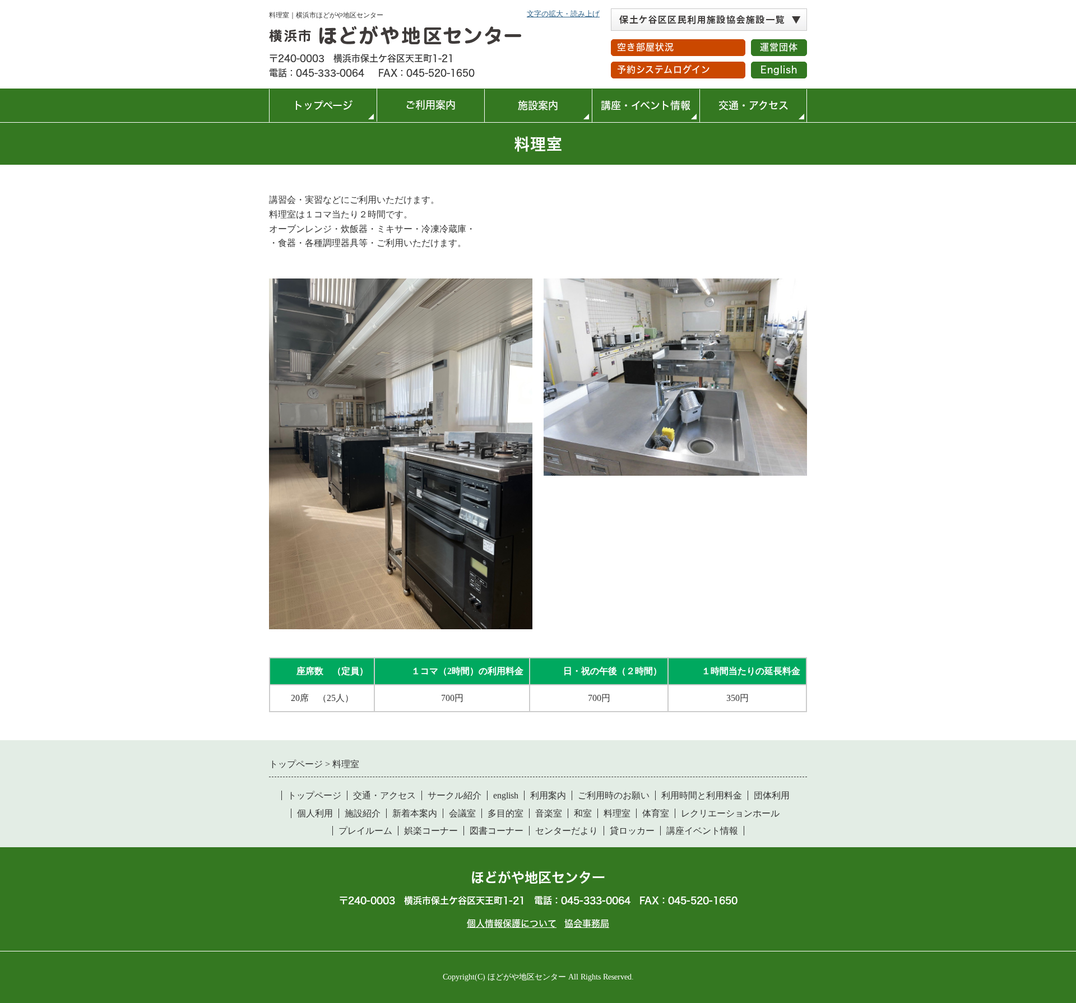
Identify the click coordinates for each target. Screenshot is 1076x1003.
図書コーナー (496, 830)
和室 (583, 813)
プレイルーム (365, 830)
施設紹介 (363, 813)
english (505, 795)
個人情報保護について (511, 923)
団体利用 (772, 795)
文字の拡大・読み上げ (563, 14)
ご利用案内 (419, 111)
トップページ (323, 105)
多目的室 (505, 813)
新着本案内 (414, 813)
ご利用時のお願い (614, 795)
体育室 (655, 813)
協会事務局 (586, 923)
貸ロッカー (632, 830)
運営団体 (779, 47)
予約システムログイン (664, 69)
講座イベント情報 (702, 830)
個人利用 (315, 813)
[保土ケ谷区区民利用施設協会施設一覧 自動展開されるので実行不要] (709, 19)
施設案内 (538, 105)
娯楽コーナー (431, 830)
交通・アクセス (753, 105)
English (778, 69)
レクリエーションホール (730, 813)
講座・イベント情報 (645, 105)
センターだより (566, 830)
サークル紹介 (454, 795)
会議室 (462, 813)
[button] (709, 19)
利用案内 (548, 795)
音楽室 (548, 813)
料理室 (617, 813)
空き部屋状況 (645, 47)
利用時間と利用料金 (701, 795)
